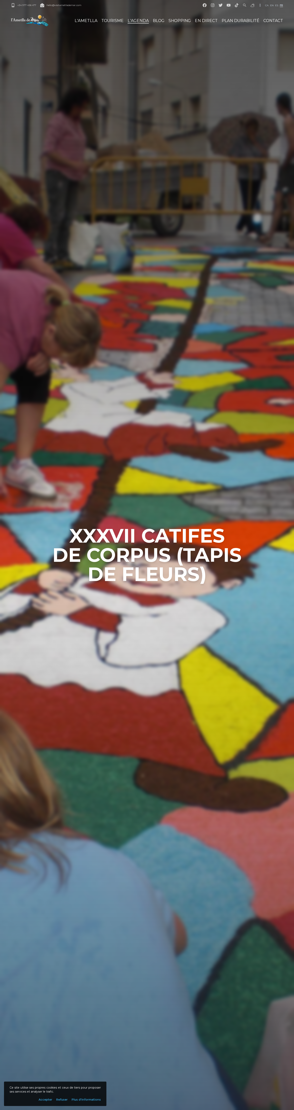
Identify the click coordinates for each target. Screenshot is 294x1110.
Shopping (179, 20)
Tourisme (112, 20)
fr (281, 5)
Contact (273, 20)
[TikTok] (237, 5)
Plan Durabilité (240, 20)
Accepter (45, 1099)
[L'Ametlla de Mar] (29, 20)
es (276, 5)
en (272, 5)
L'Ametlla (86, 20)
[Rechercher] (245, 5)
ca (267, 5)
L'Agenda (138, 20)
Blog (158, 20)
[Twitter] (221, 5)
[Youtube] (229, 5)
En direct (206, 20)
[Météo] (253, 5)
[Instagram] (213, 5)
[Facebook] (205, 5)
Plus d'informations (86, 1099)
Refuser (62, 1099)
